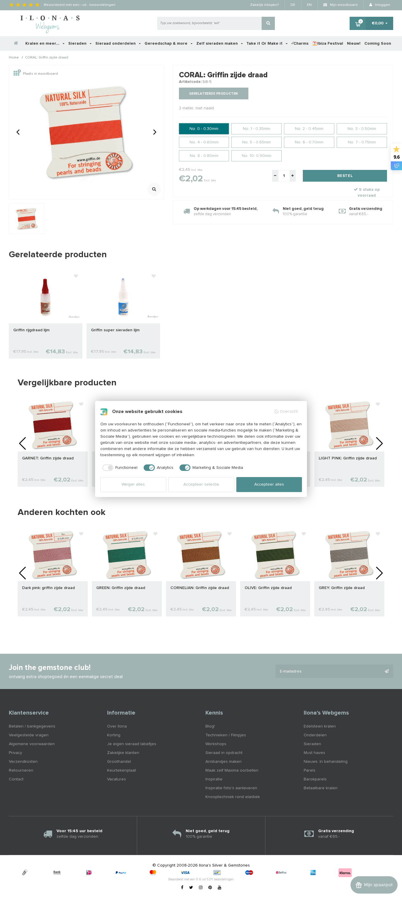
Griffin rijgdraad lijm (31, 330)
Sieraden (78, 43)
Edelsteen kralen (320, 726)
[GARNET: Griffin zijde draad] (53, 425)
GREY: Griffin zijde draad (342, 588)
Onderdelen (315, 735)
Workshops (215, 744)
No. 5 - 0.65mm (256, 142)
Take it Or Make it (265, 43)
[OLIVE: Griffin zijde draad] (275, 555)
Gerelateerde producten (213, 93)
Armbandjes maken (223, 762)
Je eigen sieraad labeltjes (131, 744)
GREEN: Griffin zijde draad (120, 588)
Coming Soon (377, 43)
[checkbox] (119, 467)
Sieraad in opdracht (223, 753)
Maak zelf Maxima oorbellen (231, 770)
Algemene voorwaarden (32, 744)
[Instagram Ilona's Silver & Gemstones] (200, 888)
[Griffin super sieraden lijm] (123, 297)
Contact (16, 779)
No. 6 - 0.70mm (309, 142)
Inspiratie (213, 779)
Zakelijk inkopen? (264, 5)
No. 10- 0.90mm (256, 156)
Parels (309, 770)
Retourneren (21, 770)
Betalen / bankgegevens (32, 726)
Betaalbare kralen (321, 788)
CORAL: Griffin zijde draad (46, 58)
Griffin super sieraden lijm (115, 330)
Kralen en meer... (43, 43)
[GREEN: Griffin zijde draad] (127, 555)
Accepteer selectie (201, 484)
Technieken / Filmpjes (225, 735)
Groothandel (119, 762)
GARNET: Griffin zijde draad (48, 458)
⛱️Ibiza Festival (327, 43)
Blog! (210, 726)
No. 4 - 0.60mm (204, 142)
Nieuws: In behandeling (326, 762)
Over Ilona (117, 726)
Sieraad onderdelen (116, 43)
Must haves (314, 753)
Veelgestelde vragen (29, 735)
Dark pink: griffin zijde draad (48, 588)
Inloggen (382, 5)
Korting (113, 735)
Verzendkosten (23, 762)
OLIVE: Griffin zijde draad (268, 588)
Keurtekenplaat (121, 770)
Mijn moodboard (343, 5)
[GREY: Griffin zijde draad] (349, 555)
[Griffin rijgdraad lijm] (45, 297)
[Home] (16, 43)
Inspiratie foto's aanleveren (231, 788)
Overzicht (289, 411)
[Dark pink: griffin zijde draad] (53, 555)
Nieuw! (354, 43)
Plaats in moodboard (40, 74)
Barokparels (315, 779)
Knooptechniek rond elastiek (232, 797)
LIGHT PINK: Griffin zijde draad (348, 458)
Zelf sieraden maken (217, 43)
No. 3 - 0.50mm (362, 129)
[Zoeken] (268, 23)
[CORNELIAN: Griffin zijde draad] (201, 555)
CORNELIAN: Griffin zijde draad (199, 588)
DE (292, 5)
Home (14, 58)
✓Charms (299, 43)
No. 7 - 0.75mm (362, 142)
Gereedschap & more (166, 43)
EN (309, 5)
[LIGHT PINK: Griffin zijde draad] (349, 425)
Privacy (15, 753)
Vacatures (116, 779)
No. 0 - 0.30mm (204, 129)
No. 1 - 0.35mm (256, 129)
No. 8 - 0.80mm (204, 156)
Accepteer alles (269, 484)
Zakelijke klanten (123, 753)
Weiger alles (133, 484)
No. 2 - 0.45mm (309, 129)
